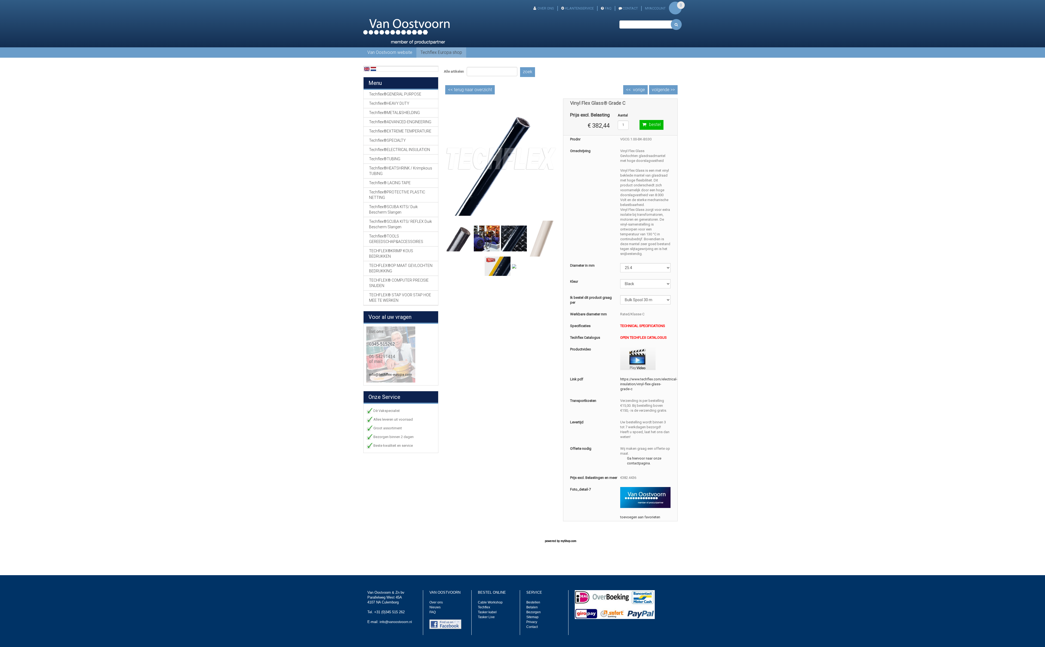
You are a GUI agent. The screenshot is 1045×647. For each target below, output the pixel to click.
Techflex (484, 607)
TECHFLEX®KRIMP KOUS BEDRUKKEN (391, 253)
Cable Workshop (490, 602)
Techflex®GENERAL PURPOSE (395, 94)
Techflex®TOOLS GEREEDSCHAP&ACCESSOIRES (396, 239)
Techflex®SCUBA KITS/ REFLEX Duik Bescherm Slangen (400, 224)
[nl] (373, 68)
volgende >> (663, 89)
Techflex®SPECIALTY (387, 140)
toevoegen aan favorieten (640, 517)
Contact (532, 627)
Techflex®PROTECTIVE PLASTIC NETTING (397, 195)
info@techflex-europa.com (390, 374)
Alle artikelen (454, 71)
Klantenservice (579, 8)
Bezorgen (533, 612)
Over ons (545, 8)
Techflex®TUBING (384, 159)
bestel (655, 124)
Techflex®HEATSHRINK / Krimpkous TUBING (400, 171)
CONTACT (630, 8)
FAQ (608, 8)
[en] (367, 68)
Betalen (532, 607)
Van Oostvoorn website (389, 52)
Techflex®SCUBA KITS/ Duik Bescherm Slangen (393, 209)
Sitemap (532, 617)
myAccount (655, 8)
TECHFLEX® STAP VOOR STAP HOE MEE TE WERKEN (400, 298)
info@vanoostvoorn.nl (396, 622)
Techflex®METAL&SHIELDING (394, 112)
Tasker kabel (487, 612)
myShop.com (568, 541)
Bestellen (533, 602)
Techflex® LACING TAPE (390, 183)
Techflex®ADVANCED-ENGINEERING (400, 122)
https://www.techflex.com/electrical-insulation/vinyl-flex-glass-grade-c (648, 384)
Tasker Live (486, 617)
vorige (639, 89)
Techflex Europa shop (441, 52)
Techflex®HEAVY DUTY (389, 103)
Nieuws (435, 607)
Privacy (531, 622)
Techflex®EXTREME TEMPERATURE (400, 131)
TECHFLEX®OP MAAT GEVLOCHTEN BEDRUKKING (400, 268)
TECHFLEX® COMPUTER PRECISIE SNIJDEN (399, 283)
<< (470, 89)
